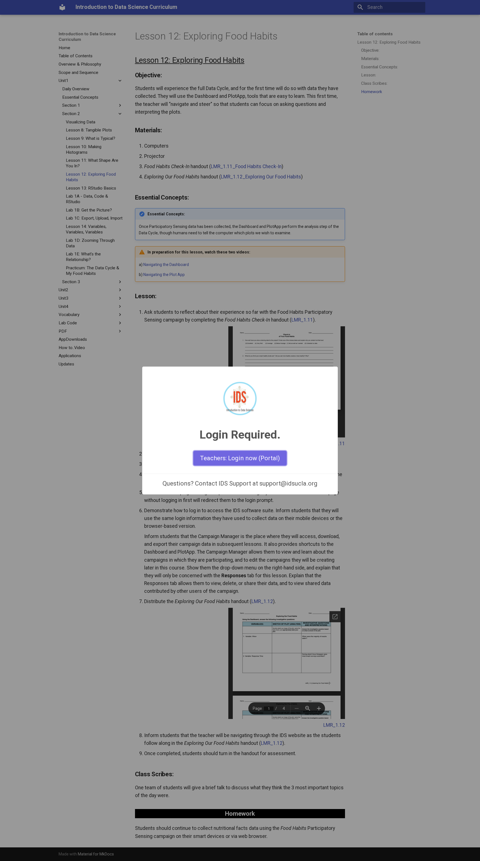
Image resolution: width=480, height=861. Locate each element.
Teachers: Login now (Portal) (240, 458)
